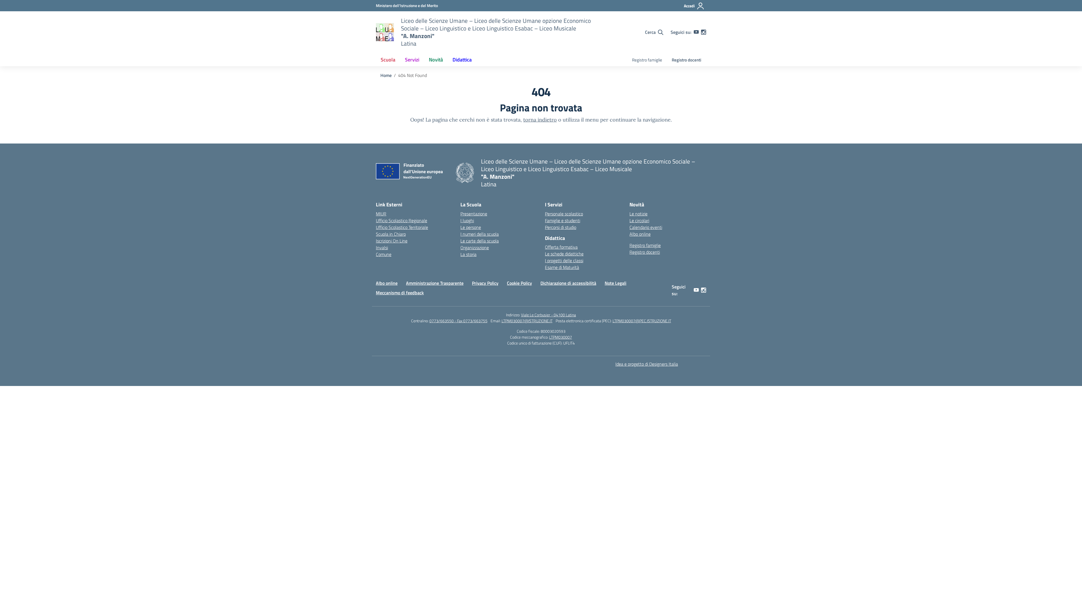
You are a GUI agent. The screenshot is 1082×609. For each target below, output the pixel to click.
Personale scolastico (564, 213)
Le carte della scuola (479, 240)
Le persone (470, 227)
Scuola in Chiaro (391, 234)
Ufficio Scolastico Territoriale (402, 227)
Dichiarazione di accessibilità (568, 283)
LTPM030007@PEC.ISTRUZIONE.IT (642, 321)
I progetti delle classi (564, 260)
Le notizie (638, 213)
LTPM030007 (560, 337)
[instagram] (703, 32)
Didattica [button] (462, 59)
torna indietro (540, 119)
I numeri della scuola (479, 234)
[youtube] (696, 32)
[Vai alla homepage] (385, 32)
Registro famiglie (647, 60)
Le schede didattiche (564, 253)
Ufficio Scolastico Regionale (401, 220)
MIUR (381, 213)
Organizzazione (474, 247)
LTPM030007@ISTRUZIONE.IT (527, 321)
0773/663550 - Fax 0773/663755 (458, 321)
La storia (468, 254)
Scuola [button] (388, 59)
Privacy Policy (485, 283)
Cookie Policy (519, 283)
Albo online (640, 234)
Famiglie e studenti (562, 220)
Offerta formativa (561, 247)
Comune (383, 254)
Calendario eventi (645, 227)
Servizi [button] (412, 59)
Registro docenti (686, 60)
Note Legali (615, 283)
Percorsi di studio (560, 227)
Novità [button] (436, 59)
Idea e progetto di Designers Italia (646, 364)
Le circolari (639, 220)
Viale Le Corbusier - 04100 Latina (548, 315)
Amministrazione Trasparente (435, 283)
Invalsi (382, 247)
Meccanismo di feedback (400, 292)
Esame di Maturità (562, 267)
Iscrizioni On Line (391, 240)
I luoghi (467, 220)
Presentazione (473, 213)
